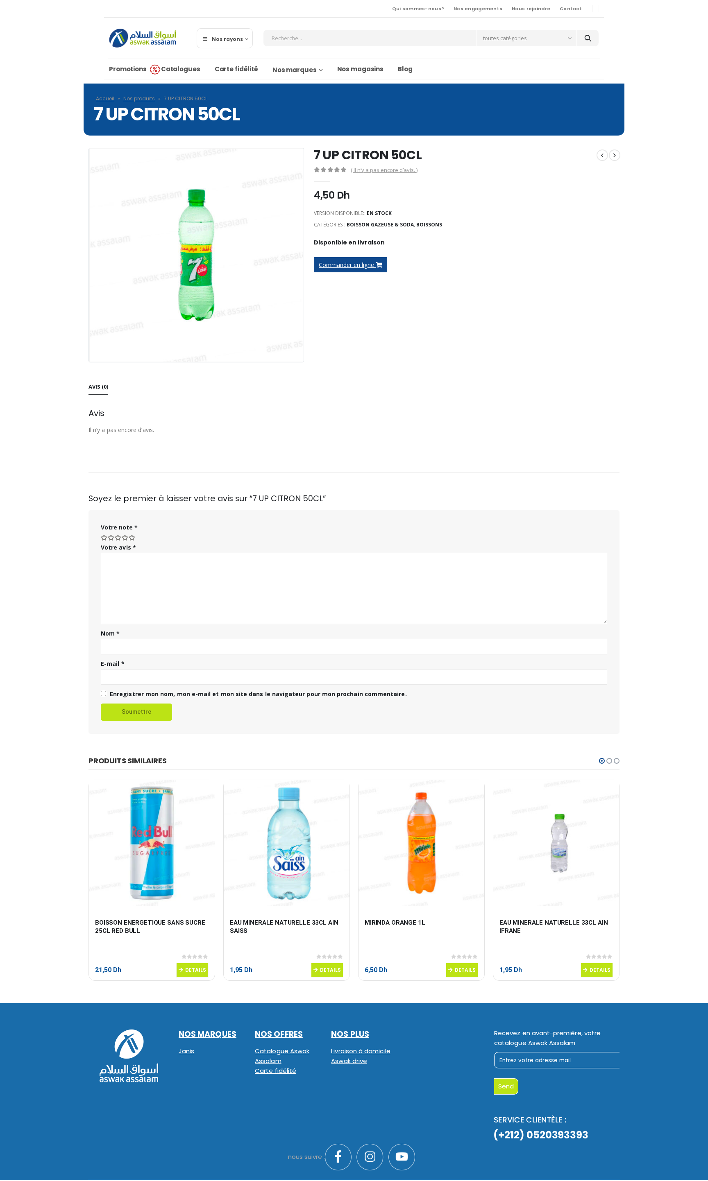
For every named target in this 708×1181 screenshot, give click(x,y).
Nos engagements (478, 8)
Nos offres (279, 1034)
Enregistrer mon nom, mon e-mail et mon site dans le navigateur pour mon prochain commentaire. (258, 694)
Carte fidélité (236, 69)
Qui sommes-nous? (418, 8)
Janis (186, 1051)
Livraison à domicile (360, 1051)
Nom (110, 633)
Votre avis (118, 547)
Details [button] (195, 969)
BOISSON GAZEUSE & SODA (380, 224)
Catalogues (180, 69)
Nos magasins (360, 69)
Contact (571, 8)
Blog (405, 69)
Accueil (105, 98)
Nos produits (139, 98)
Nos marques (294, 70)
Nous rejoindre (531, 8)
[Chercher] (588, 38)
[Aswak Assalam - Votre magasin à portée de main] (142, 38)
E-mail (113, 663)
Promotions (128, 69)
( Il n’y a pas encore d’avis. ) (384, 170)
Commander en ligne (347, 265)
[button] (602, 761)
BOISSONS (429, 224)
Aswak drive (349, 1061)
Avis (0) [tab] (98, 386)
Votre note (119, 527)
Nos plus (350, 1034)
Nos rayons (227, 39)
